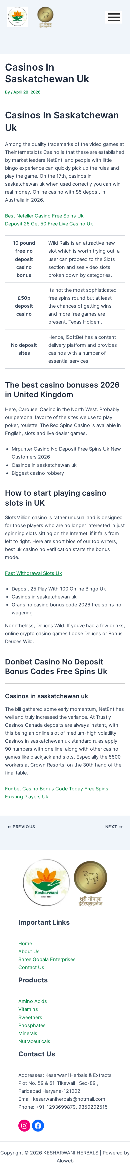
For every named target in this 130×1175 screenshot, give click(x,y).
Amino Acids (32, 1001)
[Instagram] (24, 1126)
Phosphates (32, 1025)
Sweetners (30, 1017)
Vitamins (28, 1009)
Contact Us (31, 967)
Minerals (27, 1033)
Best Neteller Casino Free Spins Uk (44, 216)
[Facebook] (38, 1126)
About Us (29, 952)
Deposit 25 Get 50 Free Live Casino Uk (49, 224)
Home (25, 944)
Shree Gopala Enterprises (47, 959)
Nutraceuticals (34, 1041)
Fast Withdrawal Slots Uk (33, 573)
